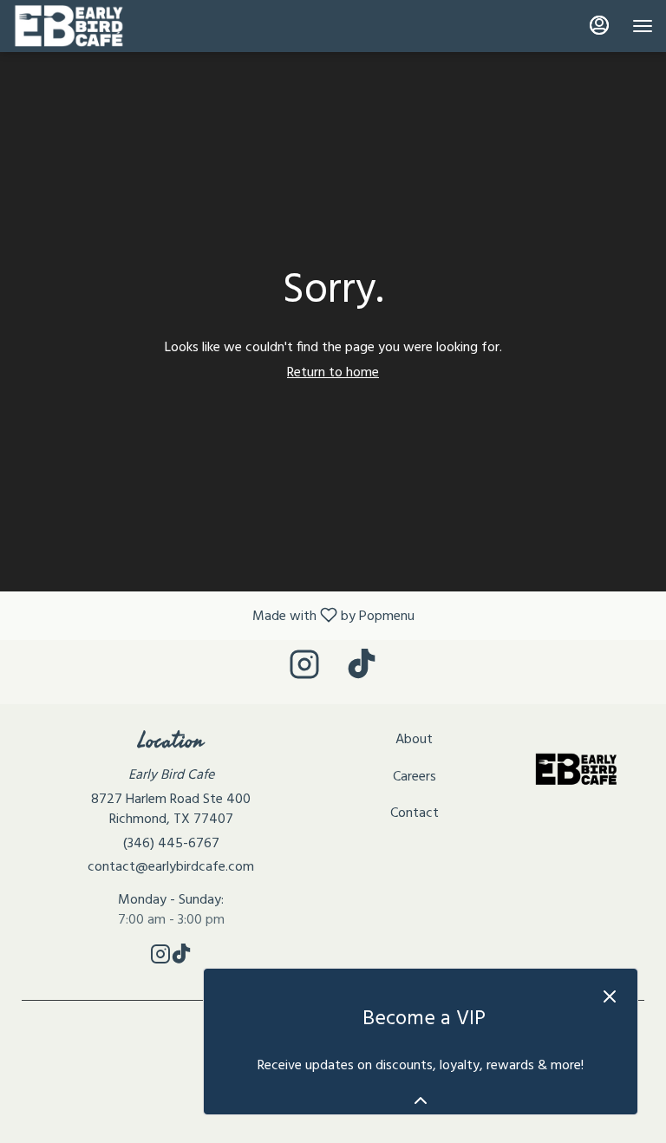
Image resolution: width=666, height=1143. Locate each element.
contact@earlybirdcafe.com (171, 868)
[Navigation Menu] (643, 26)
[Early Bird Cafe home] (91, 26)
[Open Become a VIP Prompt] (420, 1100)
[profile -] (599, 25)
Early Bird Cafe (576, 769)
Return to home (333, 373)
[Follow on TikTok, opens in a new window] (361, 672)
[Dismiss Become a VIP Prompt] (609, 996)
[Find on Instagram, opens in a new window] (304, 672)
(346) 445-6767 (171, 844)
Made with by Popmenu (214, 615)
